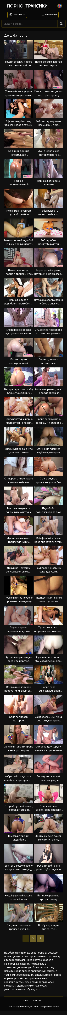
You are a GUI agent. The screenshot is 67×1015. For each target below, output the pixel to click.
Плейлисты (18, 14)
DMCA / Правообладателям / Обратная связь (33, 1006)
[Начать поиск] (61, 23)
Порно (27, 5)
